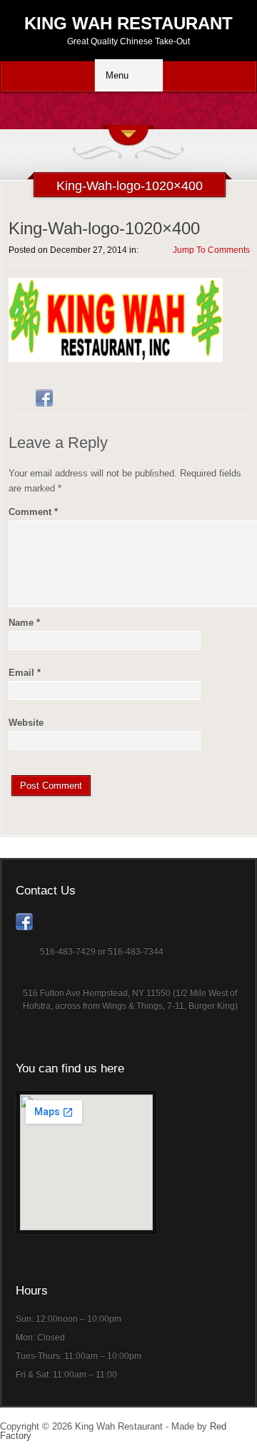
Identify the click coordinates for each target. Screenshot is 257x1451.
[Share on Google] (98, 398)
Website (26, 722)
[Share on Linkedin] (71, 398)
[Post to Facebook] (44, 398)
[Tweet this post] (17, 398)
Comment (33, 512)
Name (24, 622)
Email (25, 672)
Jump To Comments (211, 250)
